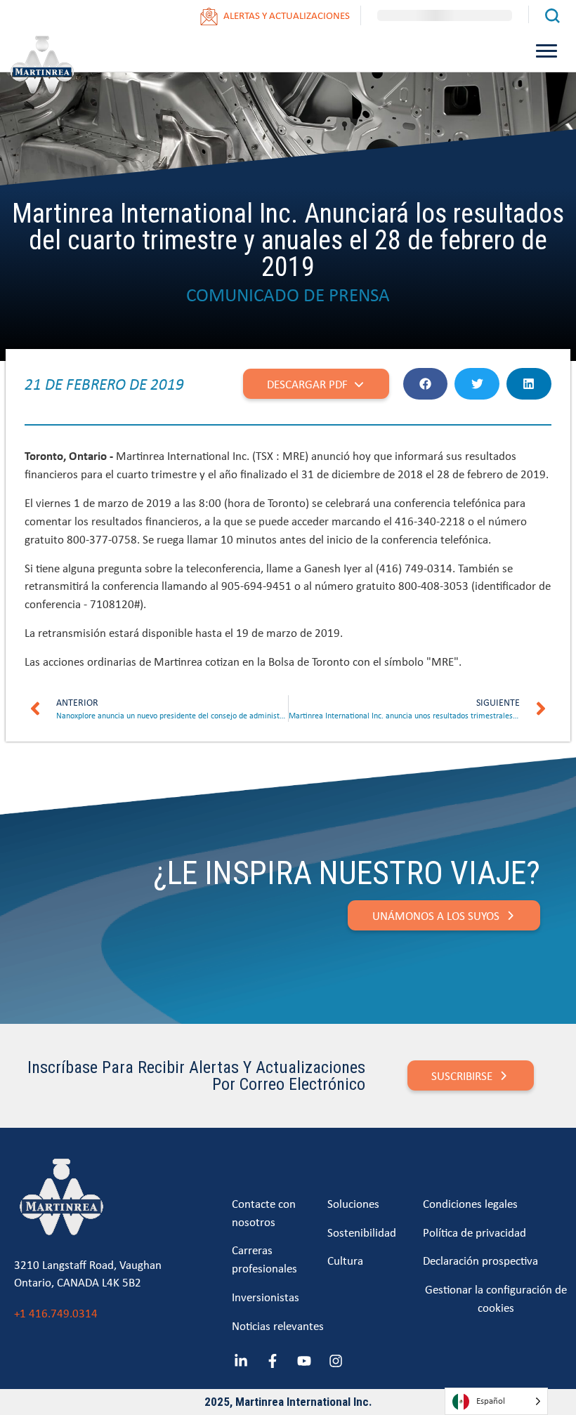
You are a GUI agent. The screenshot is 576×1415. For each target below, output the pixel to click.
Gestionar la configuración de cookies (496, 1298)
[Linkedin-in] (241, 1361)
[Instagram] (336, 1361)
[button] (425, 384)
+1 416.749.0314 (56, 1313)
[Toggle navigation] (546, 50)
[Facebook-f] (272, 1361)
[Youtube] (304, 1361)
